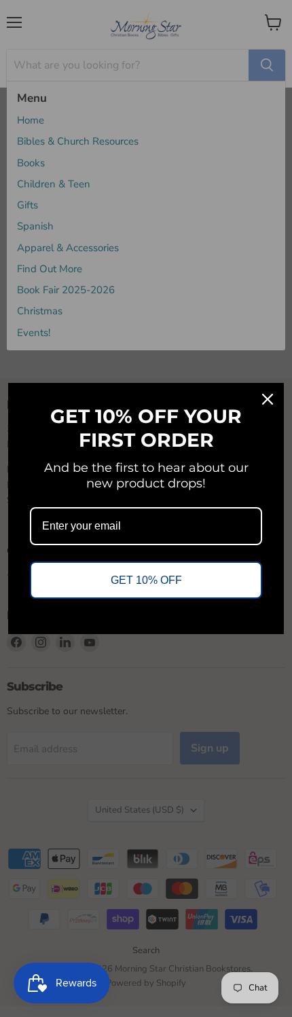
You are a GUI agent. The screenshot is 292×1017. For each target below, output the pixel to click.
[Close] (267, 399)
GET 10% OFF (146, 580)
